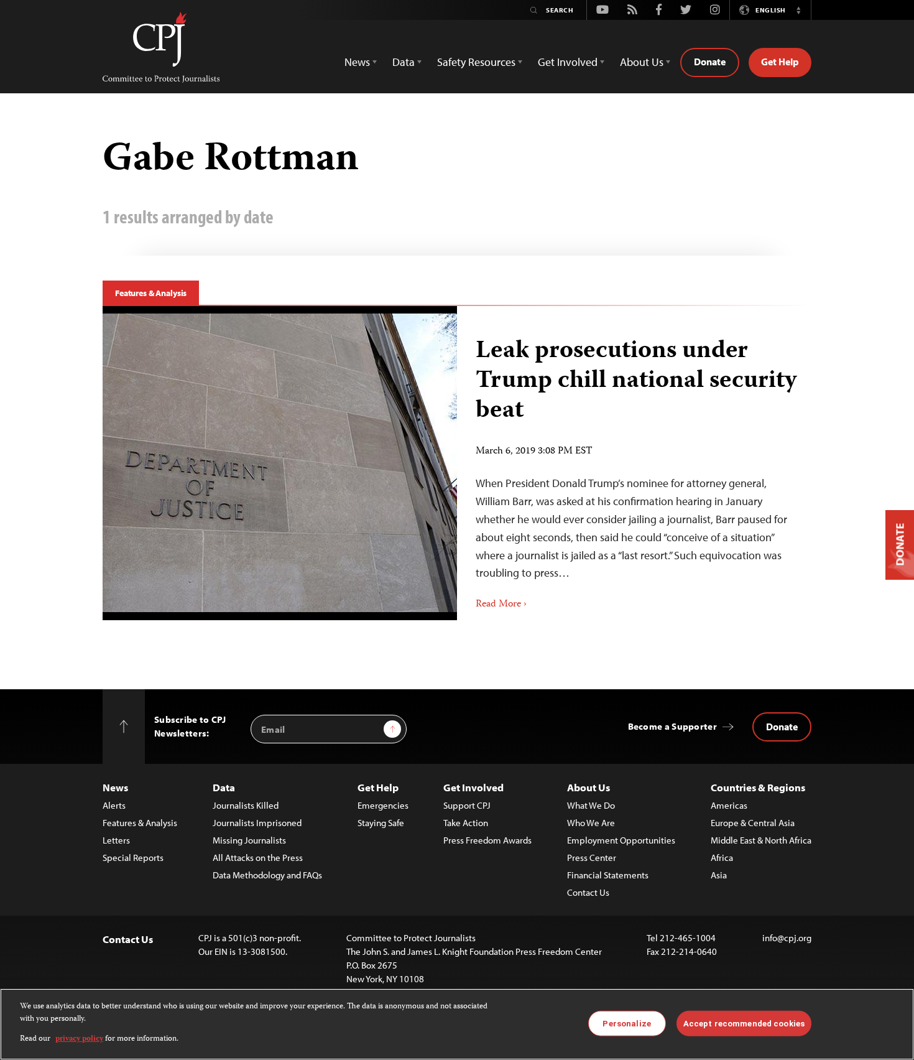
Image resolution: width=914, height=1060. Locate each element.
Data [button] (403, 62)
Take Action (465, 823)
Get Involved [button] (568, 62)
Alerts (114, 805)
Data (224, 787)
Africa (722, 857)
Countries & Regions (758, 787)
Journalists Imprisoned (257, 823)
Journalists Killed (246, 805)
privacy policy (79, 1039)
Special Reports (133, 857)
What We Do (591, 805)
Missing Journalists (249, 840)
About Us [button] (641, 62)
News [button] (357, 62)
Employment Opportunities (621, 840)
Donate (710, 61)
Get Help (780, 61)
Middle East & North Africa (761, 840)
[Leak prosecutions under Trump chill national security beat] (280, 463)
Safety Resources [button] (476, 62)
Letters (116, 840)
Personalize (626, 1023)
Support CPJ (467, 805)
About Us (588, 787)
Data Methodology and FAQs (267, 875)
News (115, 787)
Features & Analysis (151, 293)
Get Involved (473, 787)
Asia (719, 875)
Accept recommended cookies (744, 1023)
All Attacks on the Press (258, 857)
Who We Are (591, 823)
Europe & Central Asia (753, 823)
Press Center (591, 857)
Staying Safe (381, 823)
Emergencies (383, 805)
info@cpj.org (786, 938)
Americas (729, 805)
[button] (798, 10)
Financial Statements (608, 875)
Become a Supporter (672, 726)
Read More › (501, 605)
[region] (457, 1024)
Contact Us (588, 892)
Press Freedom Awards (487, 840)
